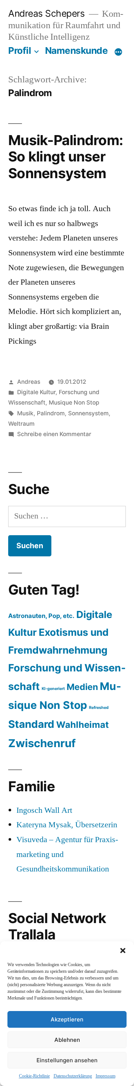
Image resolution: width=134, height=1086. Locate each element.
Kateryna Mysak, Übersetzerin (66, 825)
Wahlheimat (82, 724)
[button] (123, 950)
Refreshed (99, 707)
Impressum (105, 1076)
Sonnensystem (88, 413)
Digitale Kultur (36, 392)
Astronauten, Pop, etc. (41, 615)
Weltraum (21, 423)
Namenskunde (76, 50)
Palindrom (51, 413)
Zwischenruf (42, 743)
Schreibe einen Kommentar (54, 434)
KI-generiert (53, 688)
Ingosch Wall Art (44, 810)
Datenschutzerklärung (73, 1076)
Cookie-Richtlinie (34, 1076)
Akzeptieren (67, 1019)
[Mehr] (118, 52)
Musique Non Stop (74, 402)
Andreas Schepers (47, 13)
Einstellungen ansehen (67, 1060)
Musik (25, 413)
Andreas (28, 381)
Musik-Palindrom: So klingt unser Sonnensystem (65, 156)
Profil (19, 50)
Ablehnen (67, 1039)
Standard (31, 724)
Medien (82, 686)
